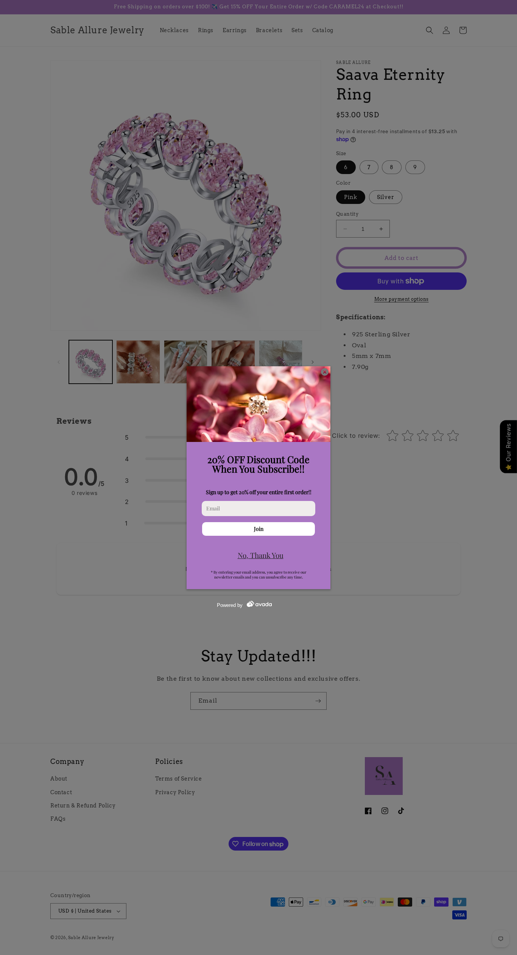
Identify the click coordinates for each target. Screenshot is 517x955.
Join (258, 528)
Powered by (230, 605)
